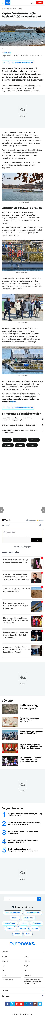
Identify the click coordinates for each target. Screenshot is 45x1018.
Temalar (5, 952)
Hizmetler (5, 990)
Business (5, 961)
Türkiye (35, 928)
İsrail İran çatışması (13, 913)
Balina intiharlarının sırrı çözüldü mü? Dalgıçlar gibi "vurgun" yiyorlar (20, 431)
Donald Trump (10, 923)
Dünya (14, 8)
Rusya (20, 8)
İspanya (10, 928)
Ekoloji (20, 445)
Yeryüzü (27, 961)
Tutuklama (37, 923)
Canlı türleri (19, 440)
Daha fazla (5, 996)
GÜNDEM (7, 700)
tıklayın (13, 402)
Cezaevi (32, 445)
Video (4, 975)
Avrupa (4, 957)
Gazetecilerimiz (7, 980)
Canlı (40, 3)
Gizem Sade (7, 52)
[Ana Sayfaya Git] (7, 2)
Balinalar (34, 440)
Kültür (17, 934)
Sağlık (26, 966)
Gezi (3, 971)
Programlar (28, 975)
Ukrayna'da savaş (33, 913)
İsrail (28, 934)
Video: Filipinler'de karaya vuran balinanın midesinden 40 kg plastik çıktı (17, 419)
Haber (7, 8)
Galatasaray (28, 918)
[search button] (39, 899)
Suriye (24, 923)
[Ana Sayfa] (2, 8)
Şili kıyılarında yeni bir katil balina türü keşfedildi (19, 425)
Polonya (23, 928)
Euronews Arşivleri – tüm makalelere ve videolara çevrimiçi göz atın (32, 981)
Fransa (14, 918)
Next (3, 966)
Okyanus (7, 445)
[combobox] (22, 899)
